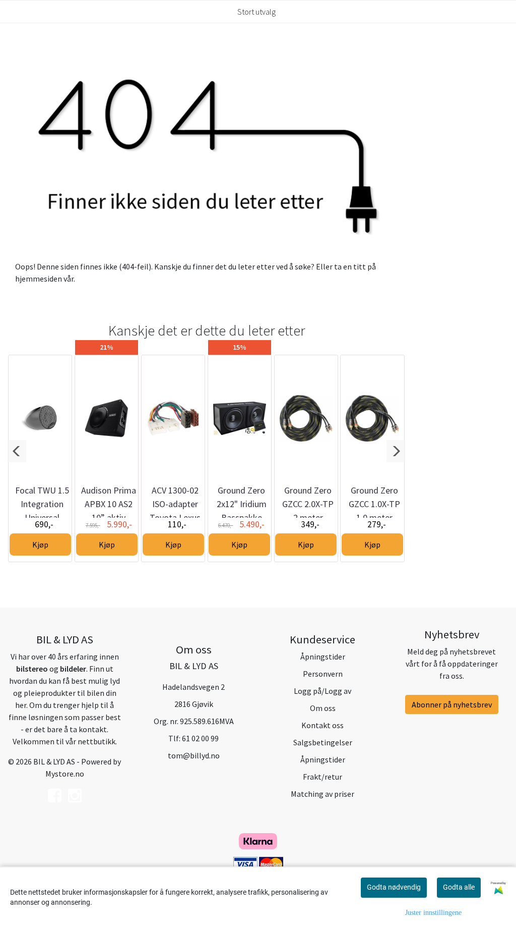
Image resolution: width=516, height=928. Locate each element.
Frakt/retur (322, 777)
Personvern (323, 674)
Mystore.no (64, 774)
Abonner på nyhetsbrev (452, 704)
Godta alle (459, 887)
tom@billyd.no (194, 755)
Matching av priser (322, 794)
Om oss (323, 708)
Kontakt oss (322, 725)
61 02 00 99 (200, 738)
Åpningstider (322, 656)
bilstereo (32, 669)
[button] (17, 451)
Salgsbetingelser (322, 742)
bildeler (73, 669)
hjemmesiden (38, 279)
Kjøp (40, 544)
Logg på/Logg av (322, 691)
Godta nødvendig (394, 887)
